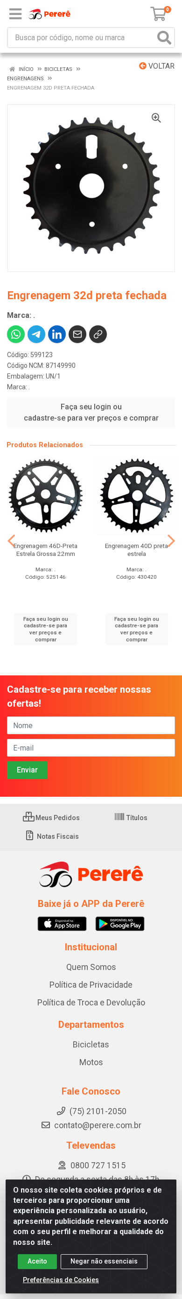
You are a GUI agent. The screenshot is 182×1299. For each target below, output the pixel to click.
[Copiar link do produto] (98, 334)
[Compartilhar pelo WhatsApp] (16, 334)
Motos (91, 1062)
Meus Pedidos (57, 818)
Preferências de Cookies (61, 1280)
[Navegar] (11, 541)
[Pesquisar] (164, 37)
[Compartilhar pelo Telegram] (36, 334)
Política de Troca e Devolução (91, 1002)
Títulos (136, 818)
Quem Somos (91, 967)
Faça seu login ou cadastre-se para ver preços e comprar (91, 412)
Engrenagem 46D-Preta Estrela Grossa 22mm (45, 549)
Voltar (161, 66)
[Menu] (15, 14)
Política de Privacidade (91, 985)
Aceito (37, 1261)
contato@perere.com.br (97, 1125)
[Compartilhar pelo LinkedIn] (57, 334)
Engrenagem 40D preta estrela (136, 549)
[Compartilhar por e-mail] (77, 334)
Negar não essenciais (104, 1261)
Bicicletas (91, 1044)
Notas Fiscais (57, 836)
